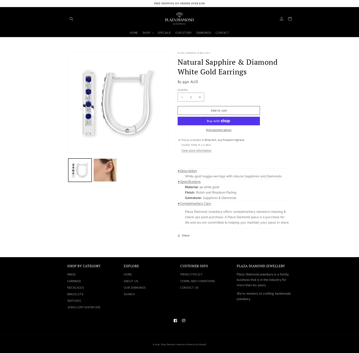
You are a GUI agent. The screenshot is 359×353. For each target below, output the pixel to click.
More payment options (218, 130)
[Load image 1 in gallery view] (80, 170)
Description (187, 171)
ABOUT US (131, 281)
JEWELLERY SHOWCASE (84, 307)
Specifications (189, 181)
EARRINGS (74, 281)
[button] (71, 19)
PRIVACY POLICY (191, 274)
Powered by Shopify (196, 344)
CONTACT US (189, 287)
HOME (128, 274)
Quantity (183, 89)
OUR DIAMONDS (135, 287)
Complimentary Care (194, 203)
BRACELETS (75, 294)
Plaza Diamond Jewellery (173, 344)
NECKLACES (75, 287)
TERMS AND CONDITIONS (197, 281)
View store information (196, 150)
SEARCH (129, 294)
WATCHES (74, 300)
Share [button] (186, 235)
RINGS (71, 274)
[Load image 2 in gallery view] (105, 170)
